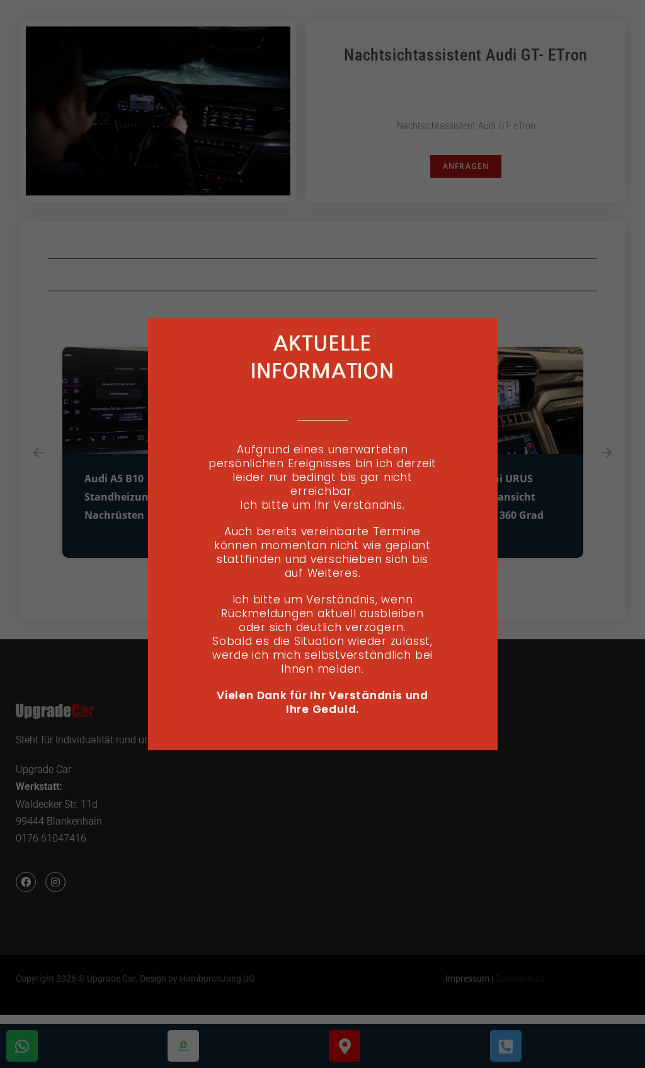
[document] (322, 534)
